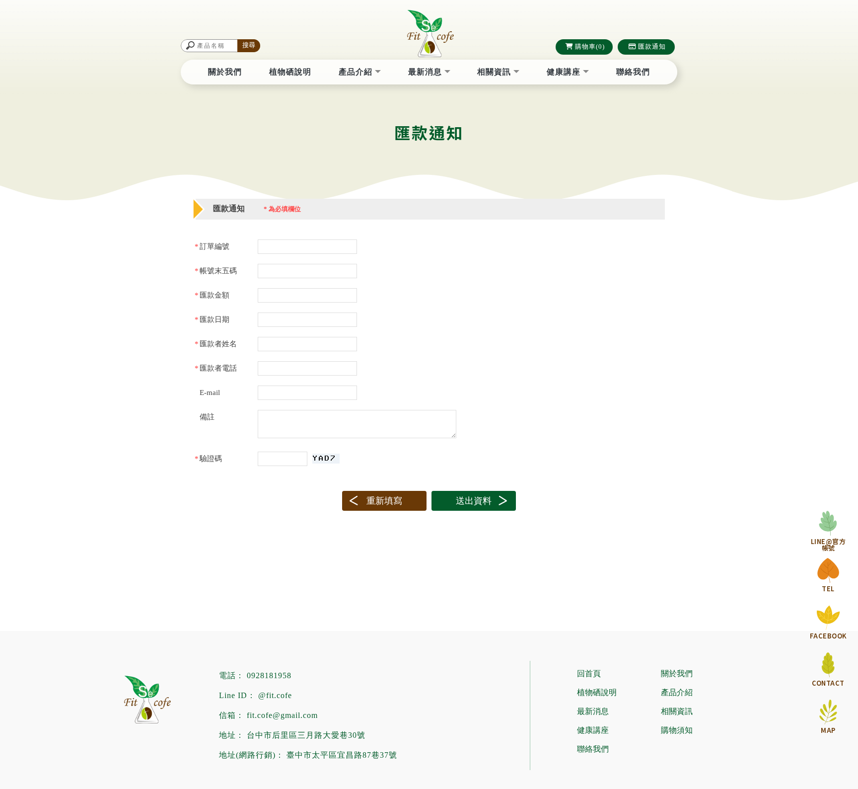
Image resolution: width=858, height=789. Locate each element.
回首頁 (589, 673)
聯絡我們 (633, 72)
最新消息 (426, 72)
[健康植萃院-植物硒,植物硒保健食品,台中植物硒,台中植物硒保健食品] (429, 35)
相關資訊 (495, 72)
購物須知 (677, 730)
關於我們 (225, 72)
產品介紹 (357, 72)
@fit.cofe (275, 695)
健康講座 (565, 72)
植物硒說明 (290, 72)
